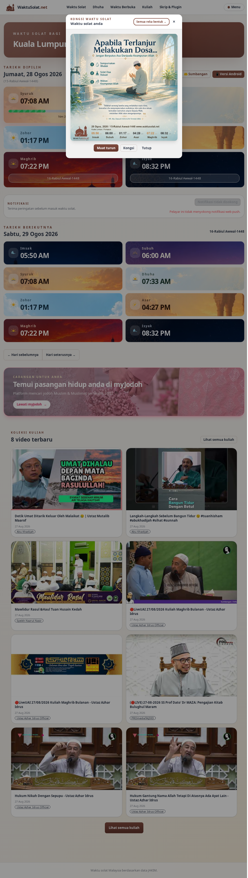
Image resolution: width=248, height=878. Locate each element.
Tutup (144, 148)
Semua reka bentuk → (150, 21)
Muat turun (104, 148)
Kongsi (126, 148)
